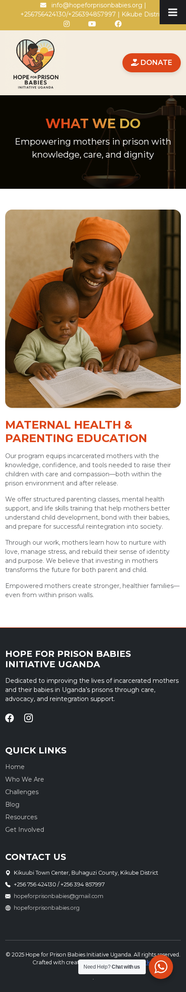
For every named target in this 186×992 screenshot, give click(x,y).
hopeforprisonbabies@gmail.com (58, 896)
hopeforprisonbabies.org (47, 908)
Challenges (21, 792)
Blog (12, 804)
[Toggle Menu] (173, 12)
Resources (21, 817)
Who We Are (24, 779)
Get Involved (24, 830)
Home (15, 767)
